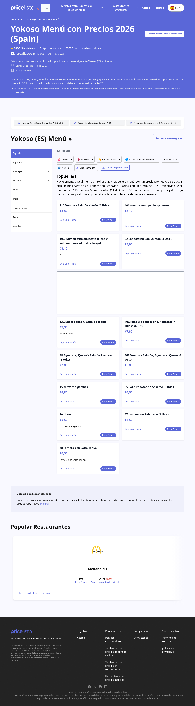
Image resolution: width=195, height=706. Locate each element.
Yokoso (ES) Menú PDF (117, 167)
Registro (159, 7)
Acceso (146, 7)
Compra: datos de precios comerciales (165, 33)
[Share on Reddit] (100, 686)
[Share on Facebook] (89, 686)
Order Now (107, 220)
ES (176, 7)
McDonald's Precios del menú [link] (35, 593)
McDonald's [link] (97, 568)
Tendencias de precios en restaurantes (113, 665)
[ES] (22, 8)
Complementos (142, 631)
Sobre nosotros (171, 631)
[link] (97, 549)
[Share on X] (94, 686)
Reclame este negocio (169, 138)
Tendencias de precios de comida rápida (115, 651)
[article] (97, 568)
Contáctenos (141, 637)
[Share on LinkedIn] (105, 686)
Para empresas (114, 631)
